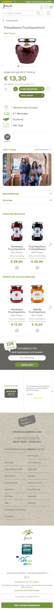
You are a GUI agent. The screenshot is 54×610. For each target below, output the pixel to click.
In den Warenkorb (29, 89)
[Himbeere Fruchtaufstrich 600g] (17, 294)
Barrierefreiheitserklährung (15, 449)
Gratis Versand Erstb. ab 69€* (39, 1)
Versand (32, 496)
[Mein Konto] (42, 6)
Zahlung (9, 462)
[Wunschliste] (47, 6)
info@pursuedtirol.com (27, 431)
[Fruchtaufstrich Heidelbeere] (37, 231)
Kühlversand (34, 462)
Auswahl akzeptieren (27, 596)
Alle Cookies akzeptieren (27, 605)
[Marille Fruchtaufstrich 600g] (37, 294)
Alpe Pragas (9, 33)
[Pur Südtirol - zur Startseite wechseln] (8, 6)
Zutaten (7, 200)
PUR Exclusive (34, 483)
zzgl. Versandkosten (25, 84)
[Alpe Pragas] (27, 169)
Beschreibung (11, 193)
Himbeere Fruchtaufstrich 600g (16, 311)
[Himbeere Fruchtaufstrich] (17, 231)
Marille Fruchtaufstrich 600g (37, 311)
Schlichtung (34, 489)
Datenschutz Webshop (11, 486)
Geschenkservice (13, 469)
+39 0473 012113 (27, 438)
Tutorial (9, 496)
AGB (6, 503)
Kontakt (32, 503)
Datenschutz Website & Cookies (15, 513)
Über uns (32, 469)
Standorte (10, 476)
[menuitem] (49, 13)
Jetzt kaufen (27, 95)
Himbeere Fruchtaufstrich (16, 248)
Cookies (31, 476)
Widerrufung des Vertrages (36, 452)
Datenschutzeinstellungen (27, 590)
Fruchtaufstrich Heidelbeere (37, 248)
